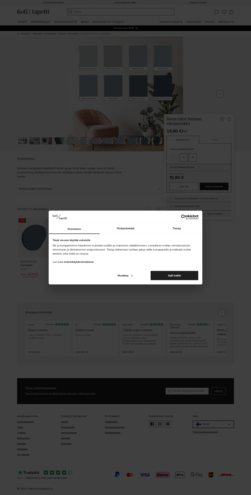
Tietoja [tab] (177, 228)
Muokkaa (123, 275)
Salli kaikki (174, 275)
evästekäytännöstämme (79, 261)
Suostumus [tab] (74, 228)
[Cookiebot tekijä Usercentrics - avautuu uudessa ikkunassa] (184, 217)
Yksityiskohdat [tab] (125, 228)
